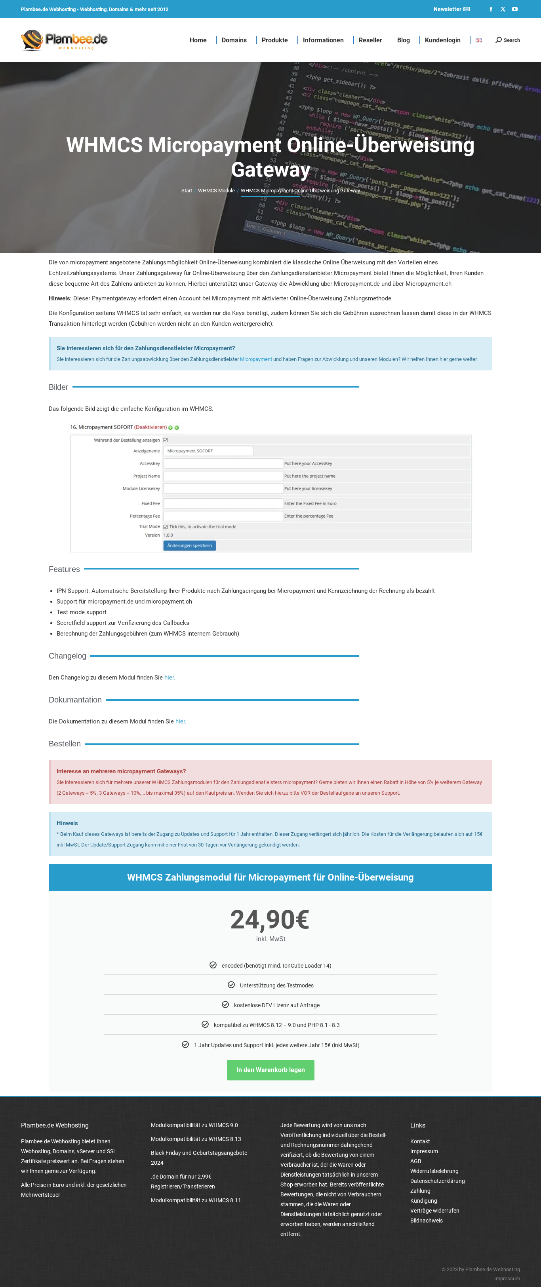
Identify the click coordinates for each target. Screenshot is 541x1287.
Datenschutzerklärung (437, 1181)
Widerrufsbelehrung (434, 1171)
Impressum (424, 1151)
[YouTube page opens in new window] (515, 9)
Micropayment (256, 359)
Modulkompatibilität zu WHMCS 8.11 (196, 1200)
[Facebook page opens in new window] (491, 9)
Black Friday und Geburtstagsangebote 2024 (199, 1158)
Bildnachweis (426, 1220)
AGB (415, 1161)
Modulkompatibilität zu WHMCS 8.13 (196, 1139)
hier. (169, 677)
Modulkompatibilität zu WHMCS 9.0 (194, 1125)
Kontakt (420, 1141)
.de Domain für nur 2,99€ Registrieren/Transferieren (183, 1181)
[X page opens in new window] (503, 9)
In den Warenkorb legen (270, 1070)
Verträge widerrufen (434, 1210)
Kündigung (423, 1201)
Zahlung (420, 1191)
